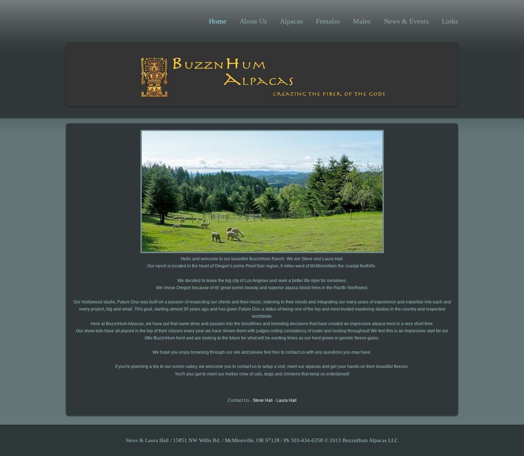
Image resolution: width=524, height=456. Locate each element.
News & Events (406, 21)
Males (362, 21)
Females (328, 21)
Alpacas (291, 21)
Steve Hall (263, 400)
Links (450, 21)
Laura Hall (286, 400)
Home (217, 21)
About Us (253, 21)
